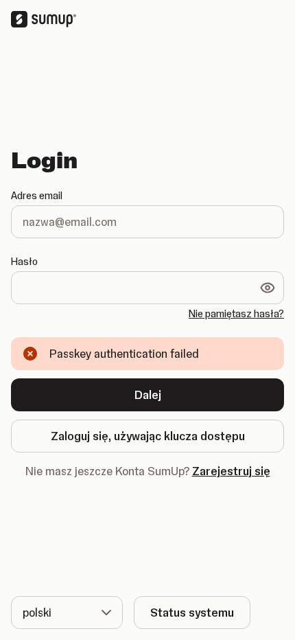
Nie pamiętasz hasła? (236, 314)
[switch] (267, 287)
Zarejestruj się (231, 471)
